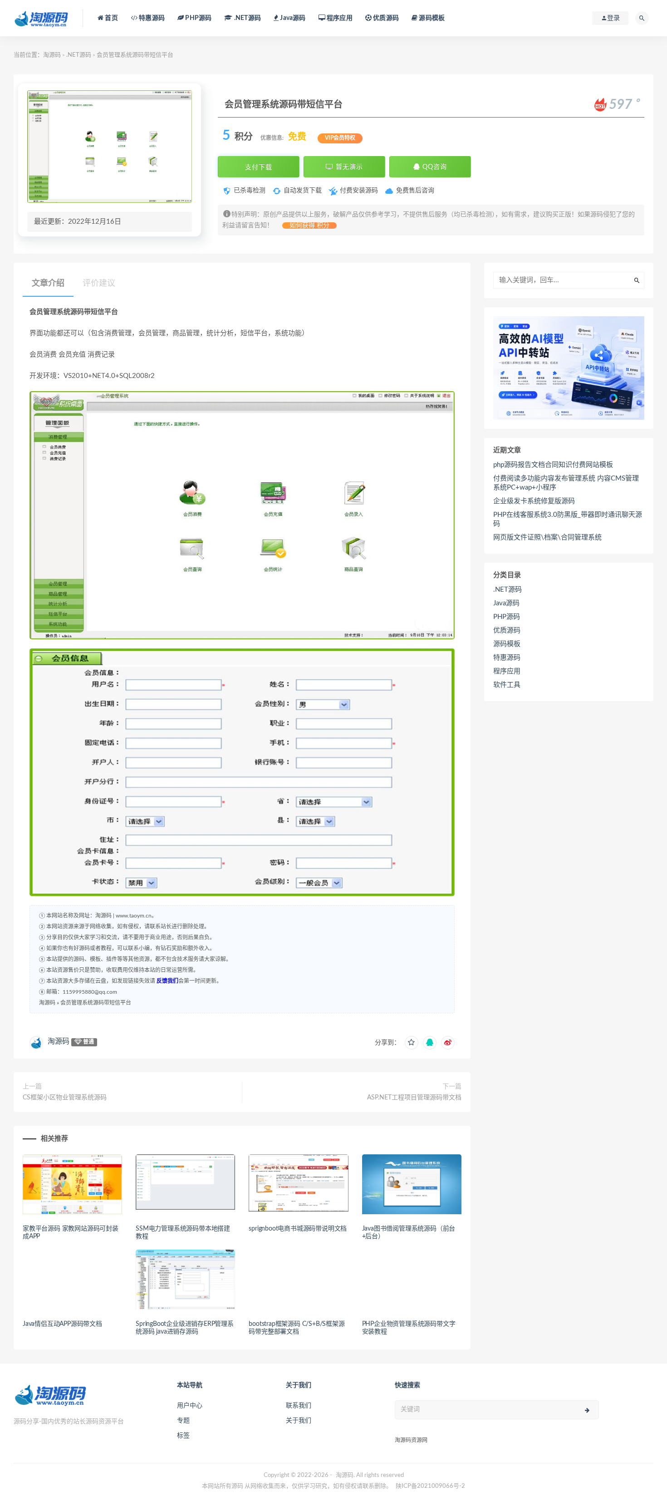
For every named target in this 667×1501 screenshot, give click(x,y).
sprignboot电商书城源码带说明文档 (298, 1229)
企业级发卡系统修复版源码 (534, 501)
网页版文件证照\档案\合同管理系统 (547, 537)
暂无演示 (348, 167)
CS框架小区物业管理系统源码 (65, 1097)
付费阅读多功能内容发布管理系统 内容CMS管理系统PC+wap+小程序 (566, 483)
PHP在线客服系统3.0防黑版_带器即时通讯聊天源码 (567, 519)
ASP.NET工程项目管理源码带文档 (414, 1097)
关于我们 (298, 1421)
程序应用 (339, 18)
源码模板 (431, 18)
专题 (183, 1421)
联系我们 (298, 1406)
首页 (110, 18)
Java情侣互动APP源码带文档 (62, 1324)
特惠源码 (151, 18)
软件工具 (506, 685)
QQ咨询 (433, 167)
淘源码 (52, 55)
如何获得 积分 (309, 225)
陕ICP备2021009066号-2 (430, 1486)
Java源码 (506, 603)
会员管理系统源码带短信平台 (95, 1003)
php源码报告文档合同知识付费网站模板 (553, 464)
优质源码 (385, 18)
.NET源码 (78, 55)
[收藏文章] (411, 1043)
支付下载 (258, 167)
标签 (183, 1435)
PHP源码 (506, 616)
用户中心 (189, 1406)
